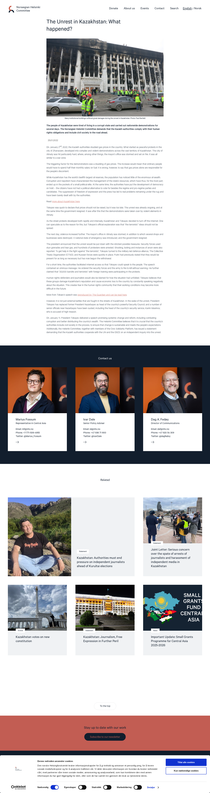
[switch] (82, 787)
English (187, 8)
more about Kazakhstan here (66, 201)
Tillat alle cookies (186, 762)
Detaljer (151, 787)
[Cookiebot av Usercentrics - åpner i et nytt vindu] (18, 787)
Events (145, 8)
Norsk (197, 8)
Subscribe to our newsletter (105, 737)
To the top (105, 706)
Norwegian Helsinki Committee (28, 9)
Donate (113, 8)
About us (129, 8)
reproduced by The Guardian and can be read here (102, 295)
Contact (159, 8)
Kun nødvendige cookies (186, 770)
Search (174, 8)
